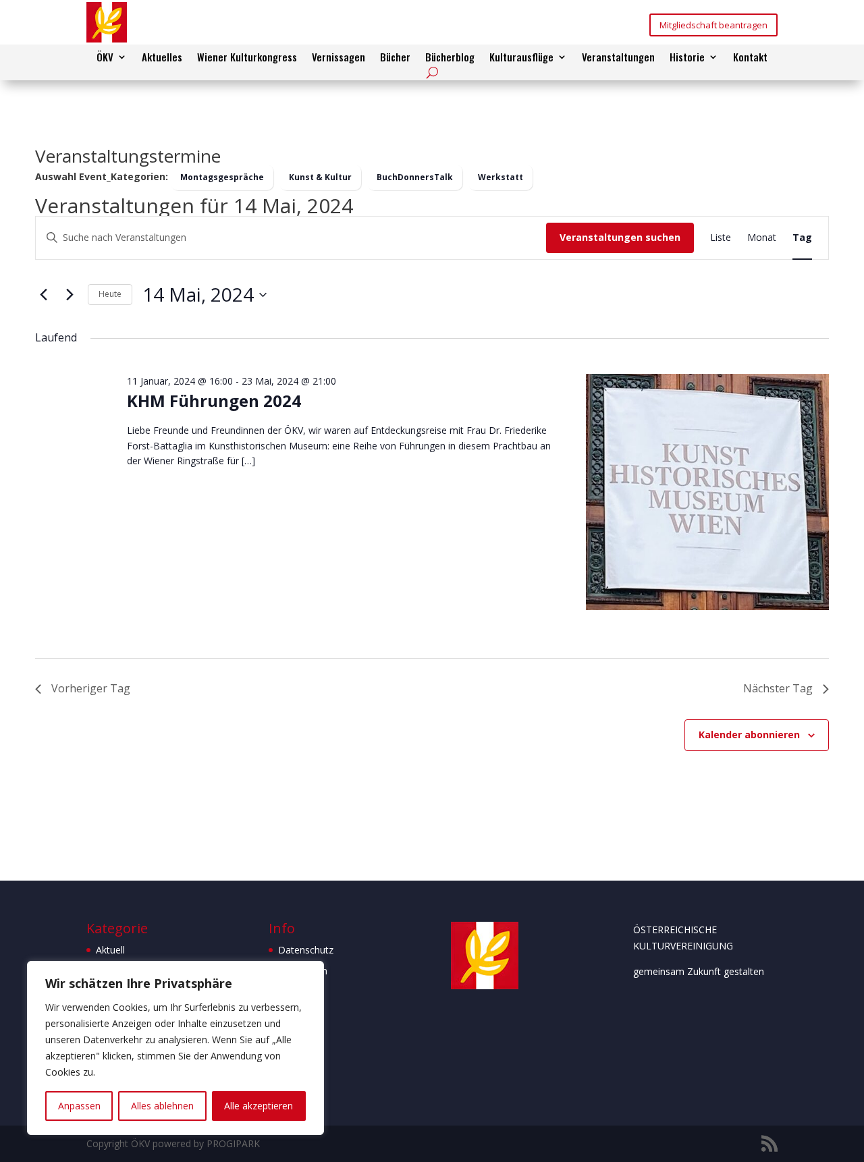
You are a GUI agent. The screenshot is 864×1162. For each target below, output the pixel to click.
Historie (687, 58)
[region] (175, 1048)
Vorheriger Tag (90, 688)
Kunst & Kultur (320, 177)
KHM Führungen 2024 (214, 400)
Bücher (395, 58)
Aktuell (110, 949)
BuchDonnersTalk (415, 177)
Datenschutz (305, 949)
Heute (110, 294)
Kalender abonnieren (749, 734)
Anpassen (79, 1105)
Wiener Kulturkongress (247, 58)
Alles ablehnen (162, 1105)
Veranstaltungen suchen (620, 237)
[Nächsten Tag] (69, 295)
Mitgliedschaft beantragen (713, 25)
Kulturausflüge (521, 58)
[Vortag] (43, 295)
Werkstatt (500, 177)
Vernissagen (338, 58)
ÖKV (105, 58)
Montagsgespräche (222, 177)
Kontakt (750, 58)
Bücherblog (450, 58)
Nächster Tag (778, 688)
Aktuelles (162, 58)
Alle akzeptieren (258, 1105)
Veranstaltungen (618, 58)
